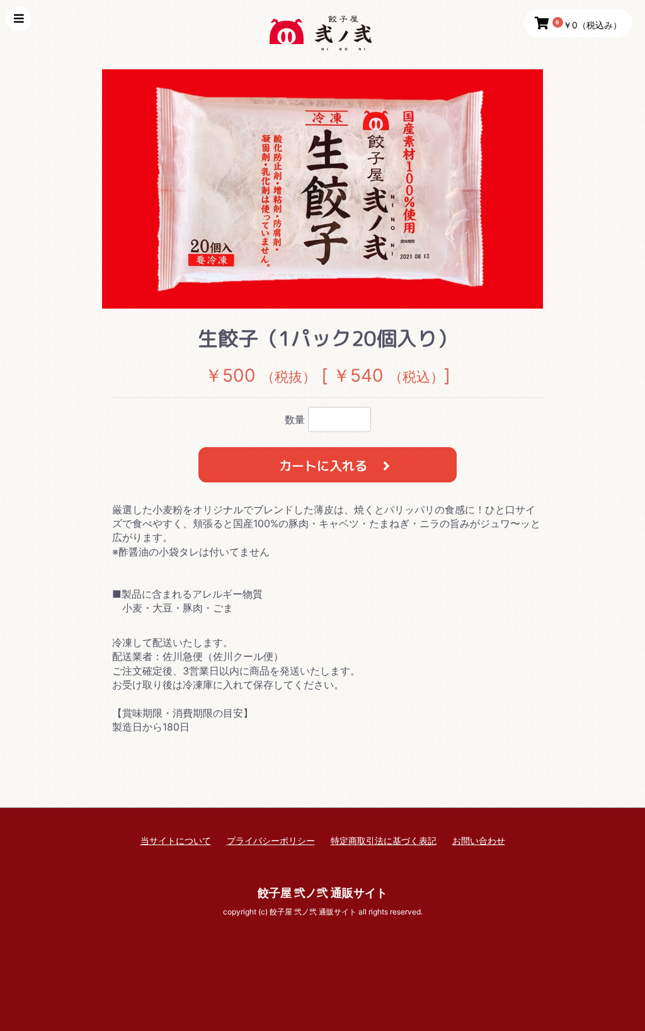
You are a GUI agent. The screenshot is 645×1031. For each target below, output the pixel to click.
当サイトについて (175, 840)
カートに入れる (324, 465)
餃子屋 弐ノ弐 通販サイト (322, 892)
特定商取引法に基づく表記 (384, 840)
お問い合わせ (478, 840)
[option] (322, 189)
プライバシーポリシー (271, 840)
